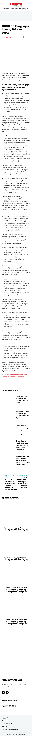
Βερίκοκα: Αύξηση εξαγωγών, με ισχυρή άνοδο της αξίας (22, 399)
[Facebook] (3, 42)
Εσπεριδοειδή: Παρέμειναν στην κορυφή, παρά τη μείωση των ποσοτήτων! (22, 430)
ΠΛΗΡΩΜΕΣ (20, 377)
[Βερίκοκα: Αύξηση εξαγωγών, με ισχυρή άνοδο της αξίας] (8, 399)
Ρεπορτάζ (8, 37)
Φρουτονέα (11, 734)
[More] (12, 42)
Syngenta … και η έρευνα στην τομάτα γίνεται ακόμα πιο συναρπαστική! (11, 484)
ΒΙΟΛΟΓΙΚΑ (5, 377)
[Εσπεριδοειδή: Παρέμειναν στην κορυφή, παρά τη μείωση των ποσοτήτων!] (8, 430)
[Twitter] (7, 42)
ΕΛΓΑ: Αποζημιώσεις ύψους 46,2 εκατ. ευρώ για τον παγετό (21, 483)
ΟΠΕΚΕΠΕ (13, 377)
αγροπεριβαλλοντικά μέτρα (17, 375)
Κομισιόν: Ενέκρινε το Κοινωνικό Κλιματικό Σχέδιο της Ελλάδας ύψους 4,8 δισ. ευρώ (23, 460)
